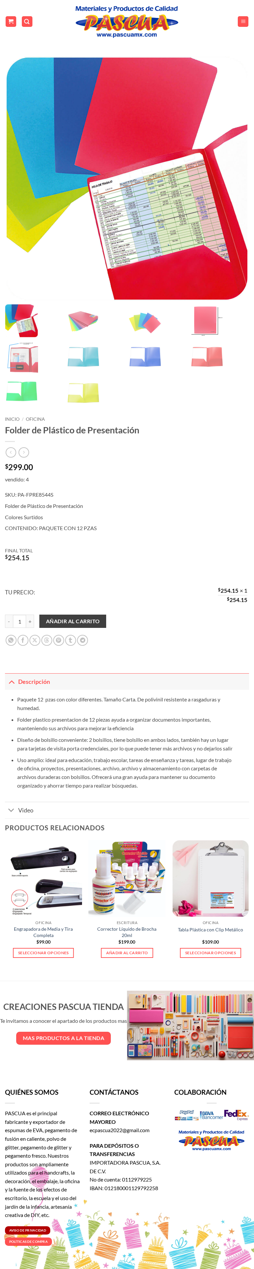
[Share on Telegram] (82, 640)
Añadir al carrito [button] (127, 953)
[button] (11, 21)
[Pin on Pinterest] (58, 640)
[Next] (249, 904)
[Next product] (11, 452)
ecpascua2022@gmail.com (119, 1130)
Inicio (12, 419)
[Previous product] (24, 452)
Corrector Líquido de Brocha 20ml (126, 932)
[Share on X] (34, 640)
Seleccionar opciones (43, 953)
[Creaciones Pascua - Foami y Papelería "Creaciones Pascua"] (127, 21)
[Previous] (5, 904)
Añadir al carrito (73, 621)
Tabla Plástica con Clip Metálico (210, 929)
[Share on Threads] (46, 640)
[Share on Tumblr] (70, 640)
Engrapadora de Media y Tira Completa (43, 932)
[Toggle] (11, 682)
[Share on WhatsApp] (11, 640)
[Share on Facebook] (23, 640)
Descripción (34, 681)
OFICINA (35, 419)
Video (25, 810)
